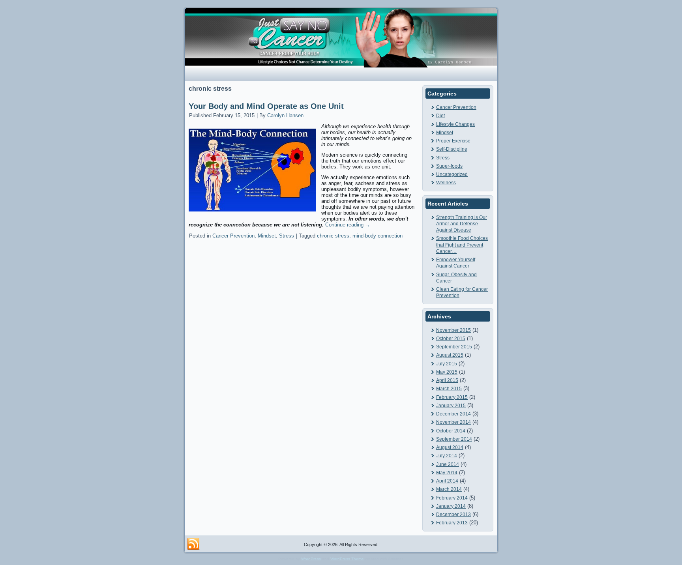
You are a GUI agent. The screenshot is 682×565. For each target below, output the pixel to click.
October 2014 (450, 431)
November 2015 (453, 330)
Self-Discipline (451, 149)
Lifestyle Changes (455, 124)
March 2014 (449, 489)
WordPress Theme (347, 559)
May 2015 (446, 372)
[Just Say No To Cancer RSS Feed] (193, 544)
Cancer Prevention (233, 236)
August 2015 (449, 355)
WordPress (311, 559)
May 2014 (446, 472)
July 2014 (446, 455)
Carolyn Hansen (285, 115)
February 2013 (452, 523)
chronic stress (333, 236)
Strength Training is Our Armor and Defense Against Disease (461, 224)
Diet (440, 115)
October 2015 (450, 338)
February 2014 (452, 498)
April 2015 (447, 380)
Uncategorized (452, 174)
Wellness (446, 182)
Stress (286, 236)
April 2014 (447, 481)
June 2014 (447, 464)
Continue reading (347, 225)
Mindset (267, 236)
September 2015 (454, 347)
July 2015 (446, 364)
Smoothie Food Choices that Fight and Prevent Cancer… (462, 245)
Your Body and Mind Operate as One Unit (266, 106)
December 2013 (453, 514)
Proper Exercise (453, 141)
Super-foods (449, 166)
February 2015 (452, 397)
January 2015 (451, 405)
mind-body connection (377, 236)
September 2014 (454, 439)
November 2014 (453, 422)
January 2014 (451, 506)
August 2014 (449, 447)
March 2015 (449, 388)
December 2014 (453, 414)
